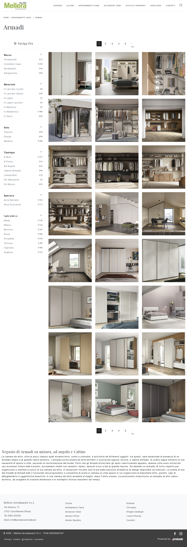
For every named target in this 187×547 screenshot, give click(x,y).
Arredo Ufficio (72, 516)
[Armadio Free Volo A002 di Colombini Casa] (116, 400)
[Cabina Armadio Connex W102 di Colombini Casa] (163, 167)
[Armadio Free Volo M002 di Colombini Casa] (70, 400)
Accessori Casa (112, 6)
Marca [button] (8, 55)
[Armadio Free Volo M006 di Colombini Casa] (116, 353)
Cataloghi (155, 6)
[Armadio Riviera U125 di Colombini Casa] (116, 260)
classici (9, 132)
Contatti (170, 6)
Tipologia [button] (9, 152)
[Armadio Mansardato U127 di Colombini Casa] (163, 213)
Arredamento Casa (89, 6)
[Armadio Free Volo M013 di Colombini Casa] (116, 307)
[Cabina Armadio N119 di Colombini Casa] (70, 120)
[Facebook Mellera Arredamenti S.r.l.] (175, 533)
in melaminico (12, 112)
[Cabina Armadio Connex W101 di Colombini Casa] (70, 213)
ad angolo (10, 166)
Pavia (8, 234)
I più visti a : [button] (11, 216)
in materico (11, 107)
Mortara (9, 229)
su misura (10, 184)
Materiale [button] (9, 84)
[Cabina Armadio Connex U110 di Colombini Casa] (163, 120)
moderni (9, 141)
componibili (11, 175)
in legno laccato (14, 103)
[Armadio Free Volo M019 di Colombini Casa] (163, 260)
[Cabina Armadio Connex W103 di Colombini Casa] (116, 167)
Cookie (16, 539)
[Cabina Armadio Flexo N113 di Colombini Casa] (163, 73)
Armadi (38, 17)
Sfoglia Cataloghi (134, 512)
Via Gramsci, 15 (11, 507)
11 (132, 47)
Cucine (70, 6)
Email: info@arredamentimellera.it (20, 520)
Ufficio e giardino (135, 6)
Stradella (10, 239)
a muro (9, 157)
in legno (9, 98)
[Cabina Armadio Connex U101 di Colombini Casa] (70, 167)
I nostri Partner (133, 516)
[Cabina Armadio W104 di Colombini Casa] (116, 120)
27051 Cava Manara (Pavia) (17, 511)
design (9, 136)
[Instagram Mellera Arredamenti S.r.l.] (180, 533)
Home (6, 17)
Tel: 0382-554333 (12, 516)
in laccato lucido (15, 89)
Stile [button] (6, 127)
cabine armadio (13, 171)
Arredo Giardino (73, 520)
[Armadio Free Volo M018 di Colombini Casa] (70, 307)
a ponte (9, 161)
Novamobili (11, 68)
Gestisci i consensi (33, 539)
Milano (8, 225)
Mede (8, 220)
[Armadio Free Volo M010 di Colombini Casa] (163, 307)
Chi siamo (131, 507)
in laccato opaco (15, 93)
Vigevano (10, 248)
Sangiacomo (12, 73)
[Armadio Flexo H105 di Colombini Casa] (116, 73)
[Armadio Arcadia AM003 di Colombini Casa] (70, 73)
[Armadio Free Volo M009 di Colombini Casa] (70, 353)
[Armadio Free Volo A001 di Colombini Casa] (163, 400)
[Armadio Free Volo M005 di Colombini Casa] (163, 353)
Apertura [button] (9, 195)
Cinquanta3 (11, 59)
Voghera (9, 252)
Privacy (8, 539)
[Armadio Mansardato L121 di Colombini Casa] (116, 213)
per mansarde (12, 180)
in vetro (9, 116)
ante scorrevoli (13, 204)
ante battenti (12, 200)
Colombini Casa (13, 64)
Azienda (57, 6)
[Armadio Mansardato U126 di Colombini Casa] (70, 260)
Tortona (9, 243)
